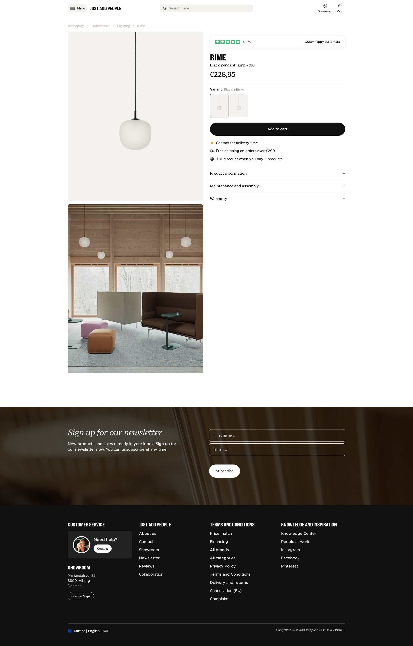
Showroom (149, 550)
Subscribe (224, 471)
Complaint (219, 599)
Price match (221, 534)
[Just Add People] (106, 8)
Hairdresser (100, 26)
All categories (223, 558)
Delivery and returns (229, 583)
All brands (219, 550)
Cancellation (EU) (226, 591)
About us (147, 534)
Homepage (76, 26)
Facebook (290, 558)
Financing (219, 542)
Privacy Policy (223, 566)
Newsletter (149, 558)
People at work (295, 542)
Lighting (123, 26)
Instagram (290, 550)
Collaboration (151, 575)
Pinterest (289, 566)
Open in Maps (80, 596)
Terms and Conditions (230, 575)
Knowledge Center (298, 534)
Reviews (146, 566)
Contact (102, 548)
